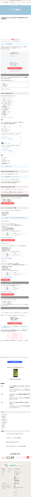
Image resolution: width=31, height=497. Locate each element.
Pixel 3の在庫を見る (6, 279)
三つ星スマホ (6, 315)
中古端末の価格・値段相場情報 (7, 237)
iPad (2, 475)
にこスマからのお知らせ (16, 473)
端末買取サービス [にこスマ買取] (5, 486)
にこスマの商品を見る (15, 68)
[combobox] (14, 2)
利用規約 (15, 486)
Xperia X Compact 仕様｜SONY (8, 117)
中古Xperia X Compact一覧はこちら (15, 379)
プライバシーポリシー (16, 488)
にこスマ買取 (21, 357)
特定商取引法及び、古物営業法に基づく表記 (18, 487)
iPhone (3, 473)
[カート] (24, 2)
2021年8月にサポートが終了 (17, 189)
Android (3, 474)
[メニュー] (1, 2)
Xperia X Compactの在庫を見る (7, 203)
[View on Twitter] (20, 127)
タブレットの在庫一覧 (15, 338)
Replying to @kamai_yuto (4, 128)
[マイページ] (21, 2)
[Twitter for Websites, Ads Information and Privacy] (20, 136)
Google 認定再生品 (6, 340)
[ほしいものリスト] (23, 2)
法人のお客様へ (3, 488)
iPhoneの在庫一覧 (14, 333)
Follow (9, 143)
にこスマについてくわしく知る (21, 457)
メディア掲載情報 (16, 474)
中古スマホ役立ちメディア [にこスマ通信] (6, 487)
